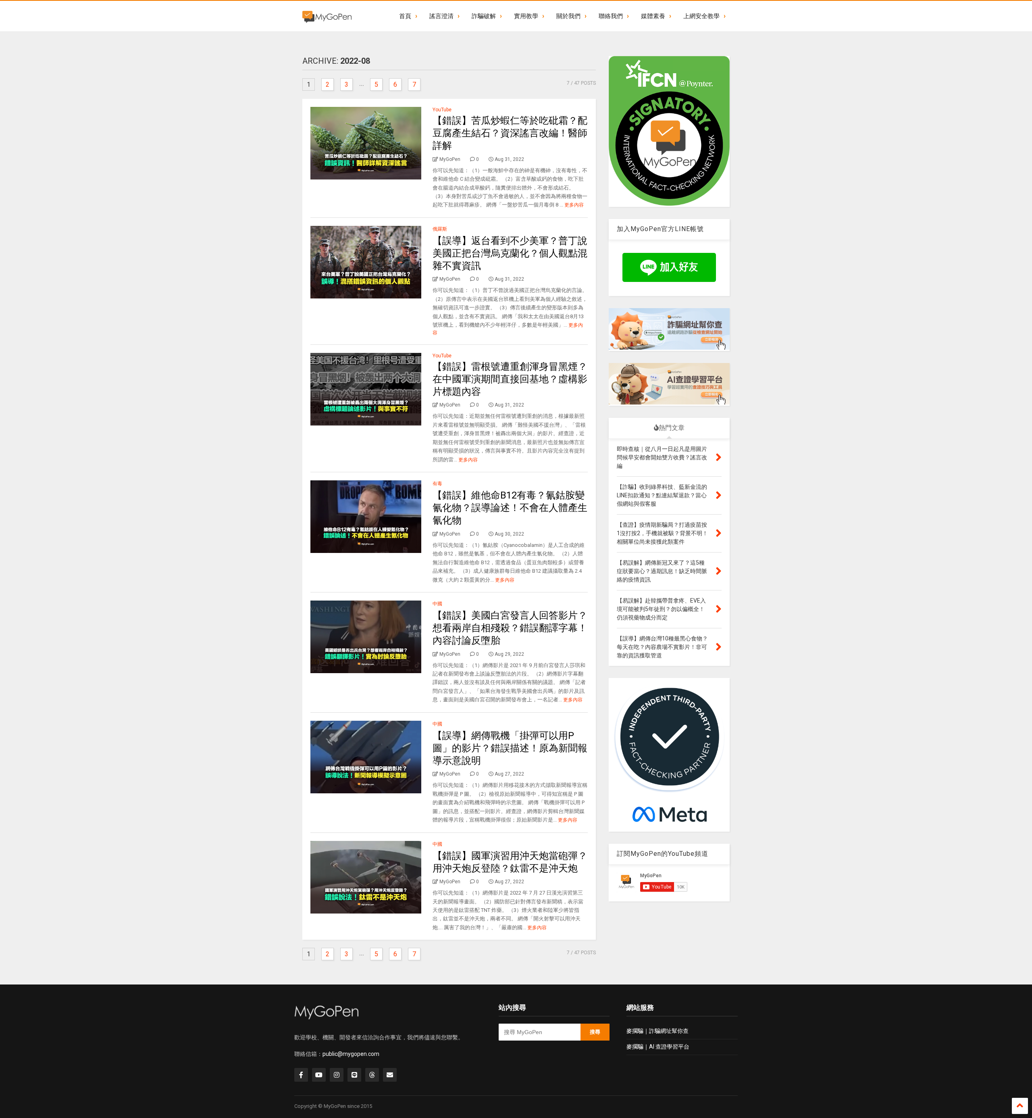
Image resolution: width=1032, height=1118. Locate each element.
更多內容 (574, 205)
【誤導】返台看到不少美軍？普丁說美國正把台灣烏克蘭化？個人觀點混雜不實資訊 (510, 253)
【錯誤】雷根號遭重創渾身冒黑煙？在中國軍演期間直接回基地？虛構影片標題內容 (510, 379)
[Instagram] (336, 1075)
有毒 (437, 483)
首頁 (405, 16)
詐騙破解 (484, 16)
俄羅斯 (440, 229)
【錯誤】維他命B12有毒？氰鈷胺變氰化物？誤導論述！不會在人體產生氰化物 (510, 508)
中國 (437, 604)
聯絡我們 (611, 16)
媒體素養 (653, 16)
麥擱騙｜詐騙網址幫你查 (657, 1031)
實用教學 (526, 16)
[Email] (390, 1075)
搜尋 (595, 1032)
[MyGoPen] (327, 16)
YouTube (442, 110)
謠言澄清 (441, 16)
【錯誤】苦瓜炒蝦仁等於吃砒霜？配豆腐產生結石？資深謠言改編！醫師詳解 (510, 133)
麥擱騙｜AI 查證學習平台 (657, 1046)
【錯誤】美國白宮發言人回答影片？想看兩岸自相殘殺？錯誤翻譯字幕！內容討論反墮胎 (510, 628)
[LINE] (354, 1075)
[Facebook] (301, 1075)
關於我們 (568, 16)
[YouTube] (319, 1075)
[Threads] (372, 1075)
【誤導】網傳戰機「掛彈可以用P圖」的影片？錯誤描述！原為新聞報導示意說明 (510, 748)
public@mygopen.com (350, 1054)
